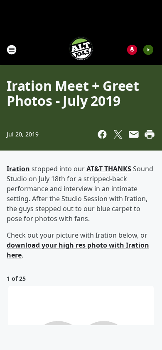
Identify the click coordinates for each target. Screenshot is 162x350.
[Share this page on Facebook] (102, 134)
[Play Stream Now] (148, 50)
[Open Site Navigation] (12, 50)
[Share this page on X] (118, 134)
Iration (18, 168)
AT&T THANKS (108, 168)
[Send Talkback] (132, 50)
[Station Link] (81, 49)
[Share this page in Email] (134, 134)
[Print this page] (149, 134)
